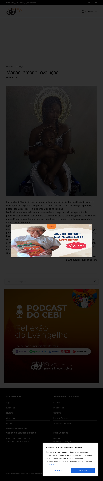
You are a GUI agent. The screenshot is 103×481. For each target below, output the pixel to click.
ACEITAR (83, 470)
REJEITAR (58, 470)
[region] (70, 459)
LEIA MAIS (51, 464)
